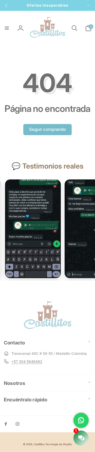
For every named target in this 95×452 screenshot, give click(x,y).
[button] (6, 28)
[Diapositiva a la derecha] (88, 5)
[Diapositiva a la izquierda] (6, 5)
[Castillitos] (47, 328)
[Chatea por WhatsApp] (81, 420)
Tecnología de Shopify (58, 444)
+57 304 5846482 (26, 361)
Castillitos (39, 444)
